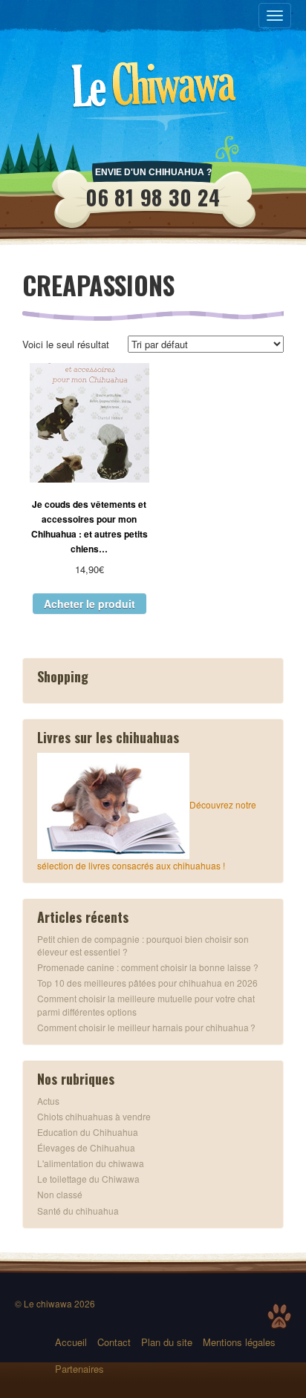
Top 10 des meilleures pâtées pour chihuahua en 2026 (147, 982)
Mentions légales (239, 1342)
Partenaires (79, 1369)
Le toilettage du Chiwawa (88, 1178)
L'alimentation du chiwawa (90, 1163)
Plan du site (166, 1342)
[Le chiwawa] (153, 89)
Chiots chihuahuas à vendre (94, 1116)
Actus (48, 1100)
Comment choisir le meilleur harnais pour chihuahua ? (146, 1027)
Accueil (71, 1342)
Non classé (59, 1194)
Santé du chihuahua (78, 1210)
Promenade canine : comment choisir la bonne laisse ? (147, 967)
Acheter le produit (89, 603)
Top (279, 1316)
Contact (114, 1342)
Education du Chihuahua (87, 1132)
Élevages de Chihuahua (86, 1147)
